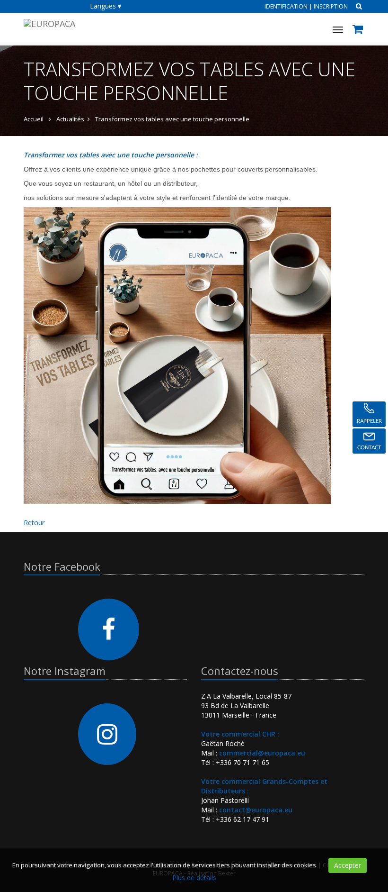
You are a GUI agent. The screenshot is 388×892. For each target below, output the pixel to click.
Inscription (331, 6)
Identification (286, 6)
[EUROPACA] (48, 22)
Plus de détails (194, 877)
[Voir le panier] (358, 30)
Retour (34, 522)
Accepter (347, 865)
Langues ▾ (105, 5)
